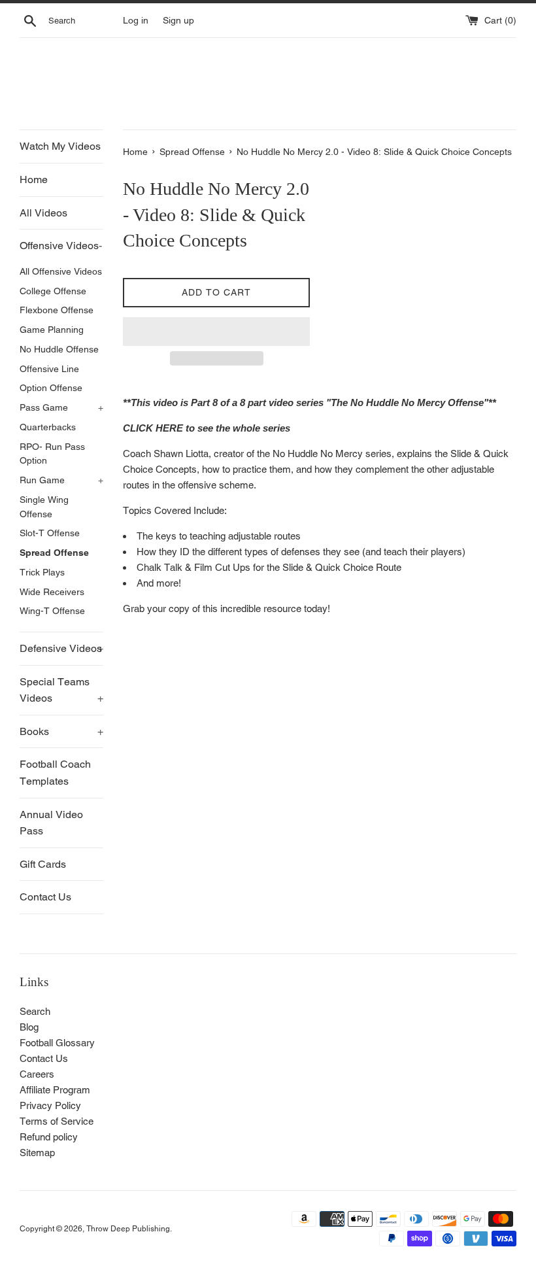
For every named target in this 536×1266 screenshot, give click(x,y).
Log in (135, 20)
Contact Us (45, 897)
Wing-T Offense (52, 611)
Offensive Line (49, 369)
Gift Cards (43, 864)
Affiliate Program (55, 1089)
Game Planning (52, 329)
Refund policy (49, 1136)
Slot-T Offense (50, 533)
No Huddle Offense (59, 349)
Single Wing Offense (44, 506)
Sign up (178, 20)
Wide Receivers (52, 592)
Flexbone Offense (56, 310)
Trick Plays (42, 572)
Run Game (61, 480)
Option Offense (51, 388)
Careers (37, 1074)
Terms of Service (56, 1121)
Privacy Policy (50, 1105)
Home (34, 179)
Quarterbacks (48, 427)
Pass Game (61, 407)
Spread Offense (54, 552)
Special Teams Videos (61, 690)
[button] (216, 331)
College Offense (53, 291)
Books (61, 731)
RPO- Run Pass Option (52, 453)
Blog (29, 1027)
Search (35, 1011)
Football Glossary (57, 1042)
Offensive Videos (61, 245)
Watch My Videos (60, 146)
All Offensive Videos (61, 271)
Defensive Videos (61, 648)
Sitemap (37, 1152)
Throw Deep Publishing (128, 1228)
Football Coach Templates (55, 772)
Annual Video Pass (51, 823)
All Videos (43, 213)
